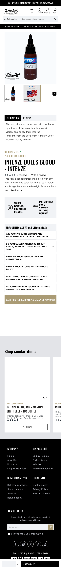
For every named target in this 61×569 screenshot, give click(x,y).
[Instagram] (23, 544)
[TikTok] (38, 544)
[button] (40, 564)
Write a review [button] (38, 175)
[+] (18, 562)
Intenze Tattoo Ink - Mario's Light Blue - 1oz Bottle (25, 409)
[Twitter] (30, 544)
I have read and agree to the (32, 535)
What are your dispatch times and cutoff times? (25, 258)
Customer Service (17, 478)
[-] (18, 565)
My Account (40, 449)
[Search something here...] (55, 19)
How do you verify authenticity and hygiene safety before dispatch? (26, 278)
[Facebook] (16, 544)
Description (13, 118)
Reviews (27, 118)
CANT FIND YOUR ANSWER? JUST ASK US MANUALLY (30, 299)
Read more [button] (16, 190)
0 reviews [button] (22, 175)
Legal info (39, 478)
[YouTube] (45, 544)
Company (12, 449)
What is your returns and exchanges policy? (27, 268)
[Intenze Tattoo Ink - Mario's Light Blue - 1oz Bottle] (27, 379)
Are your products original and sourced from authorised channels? (27, 235)
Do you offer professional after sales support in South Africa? (28, 288)
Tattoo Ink (18, 26)
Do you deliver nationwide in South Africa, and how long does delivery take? (26, 247)
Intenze (30, 26)
